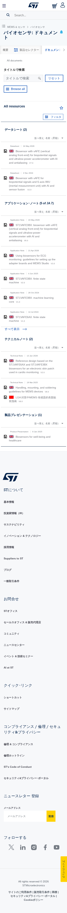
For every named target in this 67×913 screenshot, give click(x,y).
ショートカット (13, 697)
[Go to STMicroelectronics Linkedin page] (22, 848)
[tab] (5, 50)
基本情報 (9, 501)
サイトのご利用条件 (20, 892)
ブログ (8, 569)
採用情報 (9, 547)
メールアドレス (12, 808)
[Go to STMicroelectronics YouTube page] (56, 848)
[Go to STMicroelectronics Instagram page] (34, 848)
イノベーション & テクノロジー (22, 535)
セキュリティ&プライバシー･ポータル (26, 778)
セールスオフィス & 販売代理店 (22, 622)
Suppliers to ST (13, 558)
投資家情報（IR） (14, 513)
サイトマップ (11, 708)
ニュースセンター (14, 644)
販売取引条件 (41, 892)
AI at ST (9, 667)
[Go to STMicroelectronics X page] (12, 848)
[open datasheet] (5, 151)
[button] (4, 5)
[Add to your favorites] (61, 108)
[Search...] (8, 15)
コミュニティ (11, 633)
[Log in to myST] (62, 5)
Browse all (18, 89)
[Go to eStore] (55, 6)
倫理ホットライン (14, 755)
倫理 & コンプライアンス (18, 744)
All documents (14, 60)
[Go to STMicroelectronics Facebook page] (45, 848)
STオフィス (10, 610)
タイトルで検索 (14, 69)
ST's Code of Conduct (18, 766)
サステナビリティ (14, 524)
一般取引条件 (11, 581)
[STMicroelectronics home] (33, 5)
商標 (54, 892)
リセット (54, 78)
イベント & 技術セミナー (18, 656)
